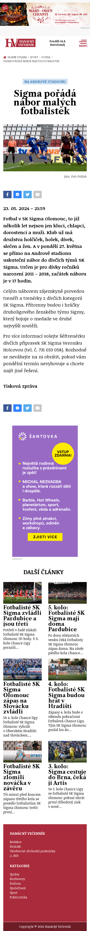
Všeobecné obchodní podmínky (32, 851)
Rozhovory (17, 879)
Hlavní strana (18, 57)
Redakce (16, 842)
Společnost (18, 888)
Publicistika (18, 897)
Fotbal (47, 57)
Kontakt (15, 846)
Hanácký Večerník (20, 43)
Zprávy (14, 874)
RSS (16, 856)
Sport (35, 57)
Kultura (15, 883)
